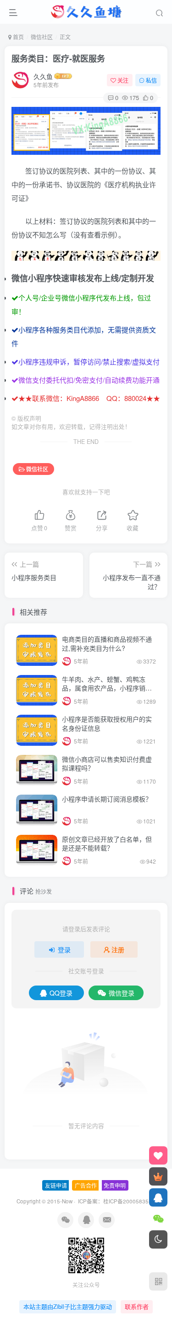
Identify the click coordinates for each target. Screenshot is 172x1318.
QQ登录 (61, 992)
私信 (151, 80)
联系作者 (137, 1306)
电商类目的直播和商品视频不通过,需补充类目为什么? (107, 643)
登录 (64, 949)
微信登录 (121, 992)
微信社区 (42, 37)
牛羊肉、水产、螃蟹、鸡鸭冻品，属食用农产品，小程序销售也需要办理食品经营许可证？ (107, 688)
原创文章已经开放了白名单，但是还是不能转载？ (107, 843)
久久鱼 (43, 76)
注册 (117, 949)
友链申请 (56, 1185)
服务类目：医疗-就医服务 (58, 58)
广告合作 (86, 1185)
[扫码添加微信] (158, 1218)
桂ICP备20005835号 (128, 1201)
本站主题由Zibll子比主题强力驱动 (67, 1306)
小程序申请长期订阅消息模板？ (107, 798)
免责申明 (115, 1185)
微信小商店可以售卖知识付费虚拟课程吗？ (107, 763)
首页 (17, 37)
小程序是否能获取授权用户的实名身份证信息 (107, 723)
